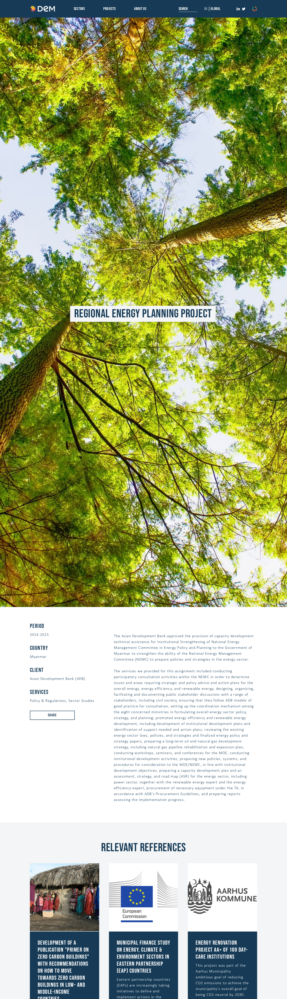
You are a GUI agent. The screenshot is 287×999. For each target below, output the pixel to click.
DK (206, 8)
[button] (79, 8)
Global (216, 8)
